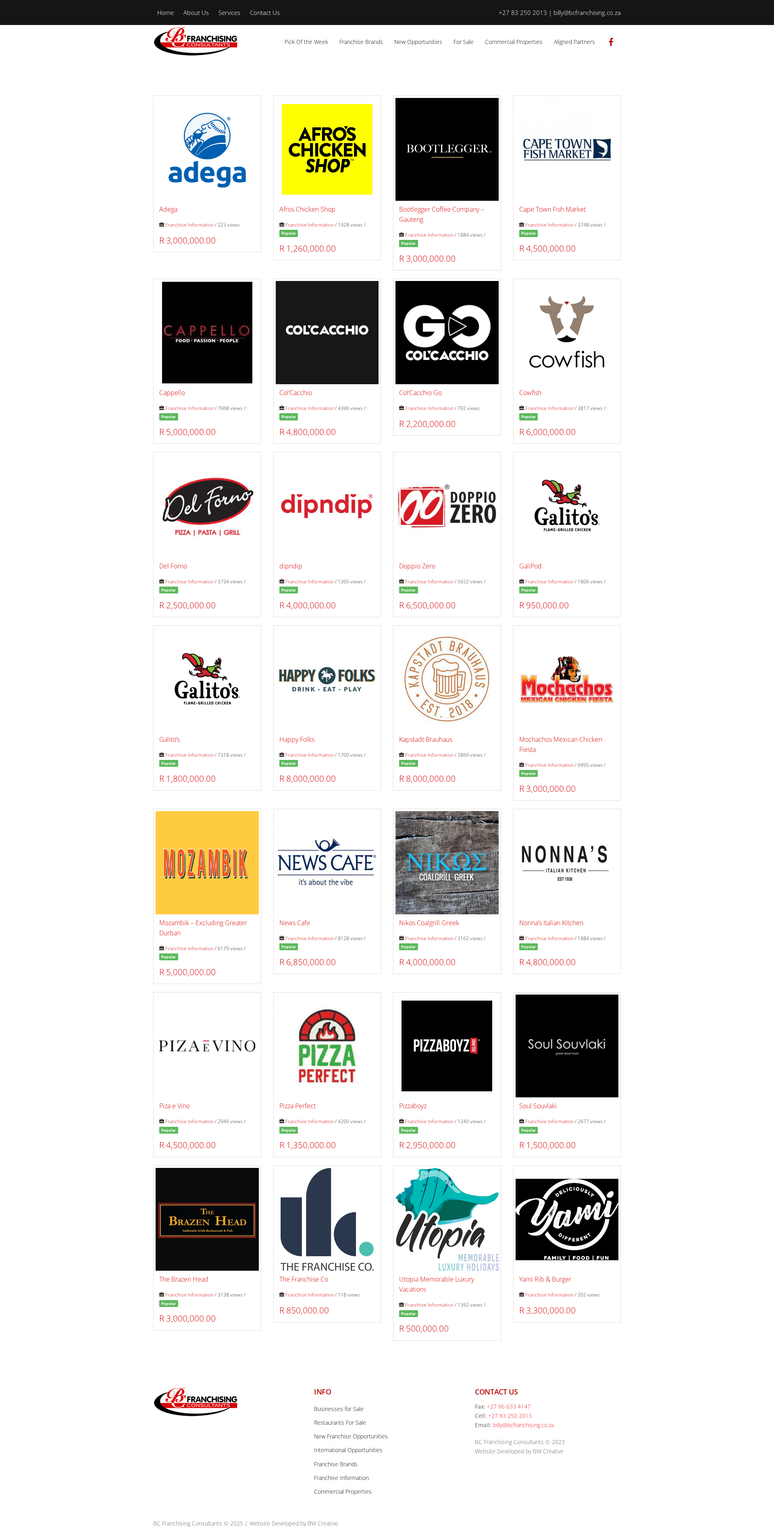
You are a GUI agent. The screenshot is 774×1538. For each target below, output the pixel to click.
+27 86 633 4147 (509, 1406)
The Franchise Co (303, 1279)
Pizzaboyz (413, 1105)
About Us (196, 12)
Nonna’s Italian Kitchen (551, 922)
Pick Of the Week (306, 42)
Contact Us (265, 12)
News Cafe (294, 922)
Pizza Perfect (297, 1105)
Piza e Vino (174, 1105)
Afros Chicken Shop (307, 209)
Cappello (172, 392)
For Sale (464, 42)
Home (165, 12)
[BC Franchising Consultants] (197, 52)
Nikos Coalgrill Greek (429, 922)
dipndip (290, 566)
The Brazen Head (183, 1279)
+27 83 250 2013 (510, 1415)
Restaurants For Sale (340, 1422)
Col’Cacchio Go (420, 392)
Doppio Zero (417, 566)
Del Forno (173, 566)
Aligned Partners (574, 42)
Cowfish (530, 392)
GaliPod (530, 566)
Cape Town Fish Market (552, 209)
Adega (168, 209)
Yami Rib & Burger (545, 1279)
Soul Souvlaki (538, 1105)
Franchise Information (189, 224)
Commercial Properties (514, 42)
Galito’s (169, 739)
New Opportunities (418, 42)
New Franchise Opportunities (351, 1436)
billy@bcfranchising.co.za (523, 1425)
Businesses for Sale (339, 1409)
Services (229, 12)
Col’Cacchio (295, 392)
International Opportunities (348, 1450)
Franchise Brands (361, 42)
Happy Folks (296, 739)
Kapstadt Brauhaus (425, 739)
